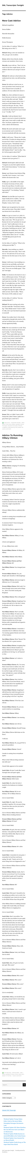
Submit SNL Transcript (9, 1110)
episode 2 (18, 424)
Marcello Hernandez (13, 425)
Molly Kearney (11, 427)
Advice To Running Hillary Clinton (12, 436)
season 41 (4, 1075)
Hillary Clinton (14, 1074)
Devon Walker (11, 424)
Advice (3, 424)
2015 (21, 1072)
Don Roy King (7, 1072)
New (16, 427)
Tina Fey (9, 1075)
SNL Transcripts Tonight (13, 5)
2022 (23, 422)
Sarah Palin (21, 1074)
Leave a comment (6, 429)
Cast (7, 424)
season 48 (20, 427)
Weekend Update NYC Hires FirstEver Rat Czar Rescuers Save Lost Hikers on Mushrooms (15, 1129)
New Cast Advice (11, 20)
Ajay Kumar (7, 422)
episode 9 (8, 1074)
